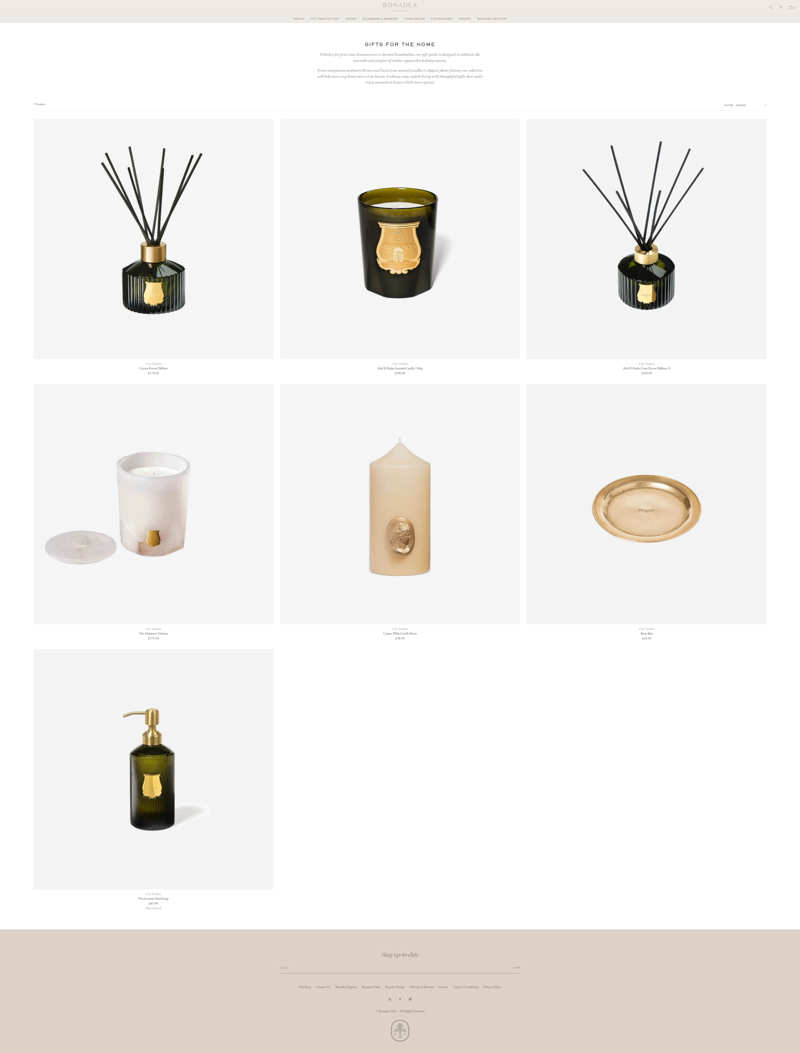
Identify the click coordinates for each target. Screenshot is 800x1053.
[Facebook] (400, 999)
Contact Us (323, 987)
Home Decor (414, 18)
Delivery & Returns (422, 987)
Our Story (305, 987)
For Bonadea (441, 18)
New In (298, 18)
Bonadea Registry (492, 18)
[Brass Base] (647, 504)
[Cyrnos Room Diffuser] (153, 239)
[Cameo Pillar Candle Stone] (400, 504)
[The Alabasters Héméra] (153, 504)
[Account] (780, 7)
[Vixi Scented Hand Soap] (153, 769)
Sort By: (729, 105)
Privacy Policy (492, 987)
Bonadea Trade (371, 987)
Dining (351, 18)
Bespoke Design (395, 987)
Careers (443, 987)
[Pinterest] (410, 999)
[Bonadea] (400, 7)
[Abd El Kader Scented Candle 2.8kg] (400, 239)
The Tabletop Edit (324, 18)
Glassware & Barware (380, 18)
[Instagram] (389, 999)
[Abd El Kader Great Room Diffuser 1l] (647, 239)
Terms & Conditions (466, 987)
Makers (465, 18)
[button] (771, 7)
